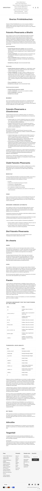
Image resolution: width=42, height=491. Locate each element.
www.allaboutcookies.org (21, 399)
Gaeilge (5, 484)
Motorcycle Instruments (7, 472)
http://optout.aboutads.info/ (12, 158)
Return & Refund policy (17, 460)
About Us (17, 469)
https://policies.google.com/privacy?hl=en (15, 138)
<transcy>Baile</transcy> (7, 455)
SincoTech (6, 7)
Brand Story (18, 468)
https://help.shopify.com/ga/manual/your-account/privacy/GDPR (17, 260)
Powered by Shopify (36, 487)
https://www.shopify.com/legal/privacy (17, 121)
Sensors (4, 473)
